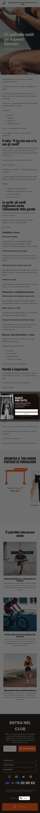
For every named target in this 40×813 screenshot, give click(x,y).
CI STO (27, 413)
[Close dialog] (38, 395)
